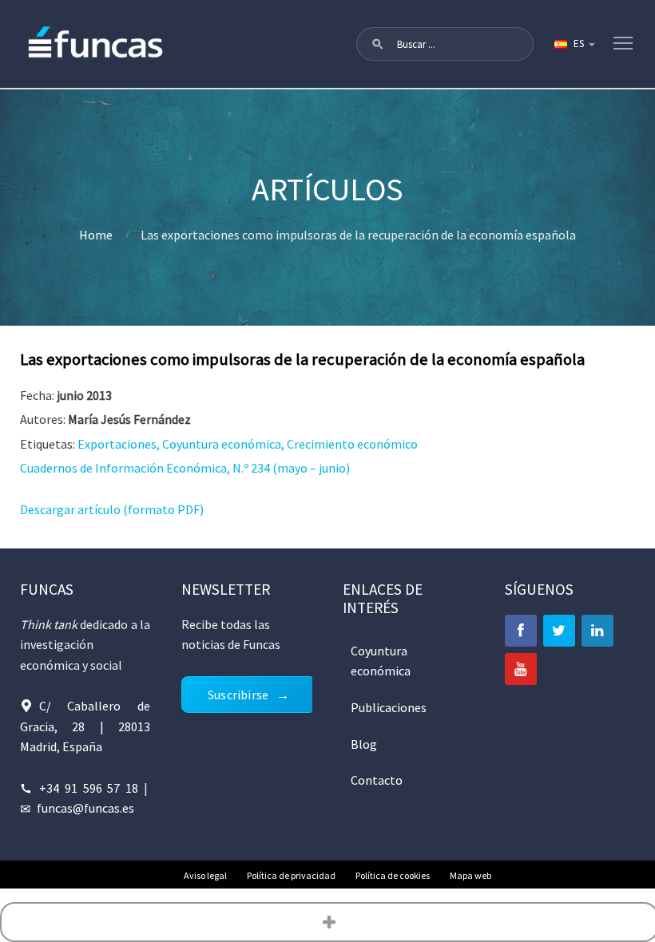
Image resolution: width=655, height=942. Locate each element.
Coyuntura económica (381, 661)
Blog (364, 744)
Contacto (377, 780)
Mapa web (470, 875)
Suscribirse (238, 695)
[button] (378, 44)
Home (96, 235)
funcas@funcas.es (85, 808)
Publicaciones (389, 707)
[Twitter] (559, 631)
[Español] (573, 43)
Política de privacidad (291, 875)
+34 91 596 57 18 (89, 788)
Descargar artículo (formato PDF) (112, 509)
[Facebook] (521, 631)
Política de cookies (392, 875)
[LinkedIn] (597, 631)
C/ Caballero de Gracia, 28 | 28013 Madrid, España (85, 726)
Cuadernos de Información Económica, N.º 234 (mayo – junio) (185, 468)
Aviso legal (205, 875)
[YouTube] (521, 669)
